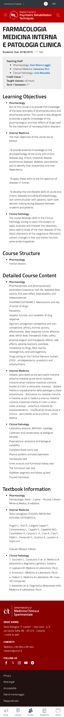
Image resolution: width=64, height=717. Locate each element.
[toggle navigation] (6, 15)
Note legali (9, 682)
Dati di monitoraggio (14, 694)
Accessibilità (10, 688)
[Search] (58, 15)
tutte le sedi (12, 634)
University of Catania (12, 3)
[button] (23, 4)
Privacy (7, 675)
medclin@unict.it (13, 651)
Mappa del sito (11, 701)
